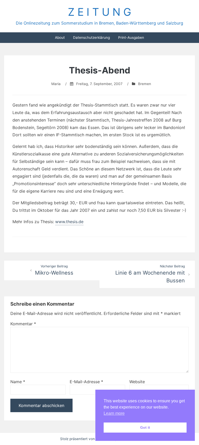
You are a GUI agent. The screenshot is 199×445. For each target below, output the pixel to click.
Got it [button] (145, 427)
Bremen (144, 84)
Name (17, 381)
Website (137, 381)
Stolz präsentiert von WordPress (87, 439)
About (60, 37)
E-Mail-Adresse (86, 381)
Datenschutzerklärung (91, 37)
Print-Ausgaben (131, 37)
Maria (56, 84)
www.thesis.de (69, 221)
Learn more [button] (114, 413)
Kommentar (23, 323)
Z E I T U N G (99, 11)
